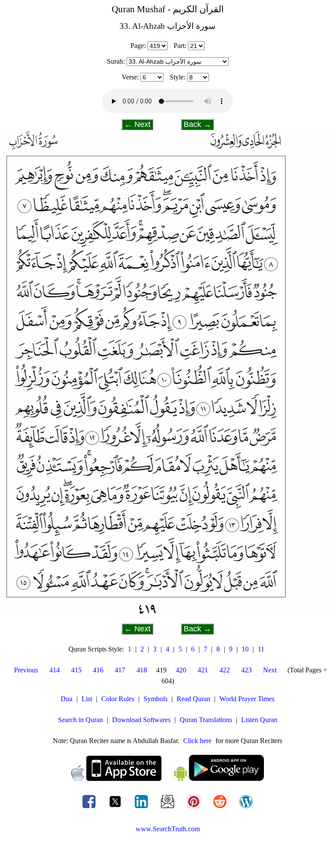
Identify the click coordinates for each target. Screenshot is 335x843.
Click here (197, 740)
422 (224, 670)
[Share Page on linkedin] (142, 808)
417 (120, 670)
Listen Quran (259, 719)
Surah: (116, 61)
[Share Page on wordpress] (246, 808)
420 (181, 670)
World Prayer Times (246, 698)
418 (142, 670)
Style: (177, 77)
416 (98, 670)
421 (203, 670)
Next (270, 670)
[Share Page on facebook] (90, 808)
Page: (138, 45)
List (87, 698)
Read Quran (193, 698)
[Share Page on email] (168, 808)
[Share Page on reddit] (220, 808)
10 (245, 649)
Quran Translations (206, 719)
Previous (26, 670)
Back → (197, 124)
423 (246, 670)
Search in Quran (80, 719)
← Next (137, 124)
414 (54, 670)
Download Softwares (141, 719)
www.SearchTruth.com (168, 829)
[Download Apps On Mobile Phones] (167, 778)
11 (261, 649)
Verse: (130, 77)
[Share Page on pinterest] (194, 808)
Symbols (156, 698)
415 (76, 670)
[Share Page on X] (116, 808)
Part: (180, 45)
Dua (66, 698)
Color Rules (117, 698)
